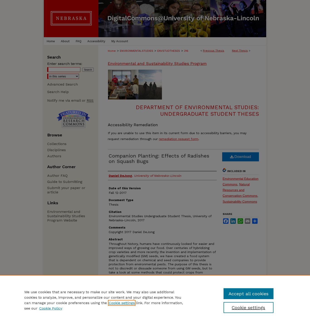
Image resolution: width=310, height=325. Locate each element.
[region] (155, 300)
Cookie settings (122, 303)
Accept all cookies (248, 293)
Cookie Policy (50, 308)
